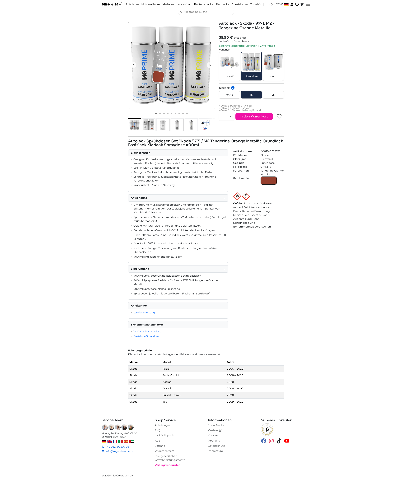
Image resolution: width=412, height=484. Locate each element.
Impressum (215, 450)
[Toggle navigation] (307, 4)
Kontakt (213, 435)
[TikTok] (279, 440)
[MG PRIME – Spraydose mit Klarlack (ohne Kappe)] (191, 124)
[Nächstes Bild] (210, 65)
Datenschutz (216, 445)
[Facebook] (263, 440)
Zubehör (255, 4)
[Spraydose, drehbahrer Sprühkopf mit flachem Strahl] (205, 124)
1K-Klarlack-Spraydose (147, 331)
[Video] (187, 114)
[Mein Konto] (292, 4)
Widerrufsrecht (164, 450)
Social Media (216, 425)
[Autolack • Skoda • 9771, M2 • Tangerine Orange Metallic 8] (183, 114)
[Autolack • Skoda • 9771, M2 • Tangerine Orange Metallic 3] (164, 114)
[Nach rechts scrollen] (272, 4)
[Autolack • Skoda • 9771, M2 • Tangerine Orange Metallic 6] (175, 114)
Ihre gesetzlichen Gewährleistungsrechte (170, 458)
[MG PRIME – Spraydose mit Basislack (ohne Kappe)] (177, 124)
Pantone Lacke (203, 4)
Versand (160, 445)
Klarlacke (168, 4)
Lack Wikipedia (164, 435)
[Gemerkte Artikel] (297, 4)
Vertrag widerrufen (167, 465)
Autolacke (132, 4)
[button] (171, 65)
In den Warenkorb (254, 116)
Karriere (213, 430)
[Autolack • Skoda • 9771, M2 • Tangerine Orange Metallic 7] (179, 114)
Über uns (214, 440)
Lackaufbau (184, 4)
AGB (157, 440)
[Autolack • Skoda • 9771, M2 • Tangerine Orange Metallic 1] (156, 114)
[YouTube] (286, 440)
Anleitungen (163, 425)
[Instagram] (271, 440)
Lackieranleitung (144, 312)
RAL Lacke (222, 4)
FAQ (157, 430)
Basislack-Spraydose (146, 336)
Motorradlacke (150, 4)
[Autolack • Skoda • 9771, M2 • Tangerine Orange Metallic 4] (168, 114)
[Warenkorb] (302, 4)
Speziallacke (240, 4)
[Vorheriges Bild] (133, 65)
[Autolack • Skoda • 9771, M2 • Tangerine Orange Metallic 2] (160, 114)
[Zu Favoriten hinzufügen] (279, 116)
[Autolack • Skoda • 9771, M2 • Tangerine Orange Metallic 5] (171, 114)
